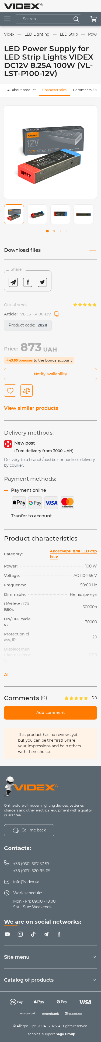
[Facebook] (59, 934)
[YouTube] (7, 934)
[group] (50, 152)
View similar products (31, 408)
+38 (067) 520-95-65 (31, 870)
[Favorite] (10, 390)
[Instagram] (20, 934)
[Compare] (26, 390)
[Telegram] (46, 934)
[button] (47, 231)
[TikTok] (33, 934)
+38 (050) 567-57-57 (31, 863)
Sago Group (65, 1034)
